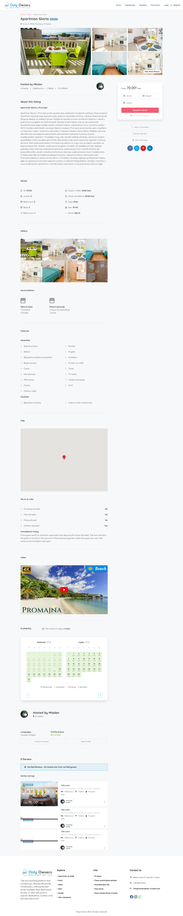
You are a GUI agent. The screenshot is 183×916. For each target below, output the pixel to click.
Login (166, 5)
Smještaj (143, 5)
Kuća (60, 880)
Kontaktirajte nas (102, 884)
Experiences (130, 5)
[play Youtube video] (64, 589)
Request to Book (140, 110)
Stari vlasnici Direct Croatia (106, 893)
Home (118, 5)
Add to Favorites (141, 127)
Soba (60, 884)
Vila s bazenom (64, 897)
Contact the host (42, 741)
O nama (98, 876)
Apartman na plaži (66, 876)
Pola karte (155, 5)
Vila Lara (65, 785)
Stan (60, 889)
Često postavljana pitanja (106, 880)
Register (177, 5)
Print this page (141, 140)
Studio (61, 893)
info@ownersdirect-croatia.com (146, 888)
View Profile (86, 741)
